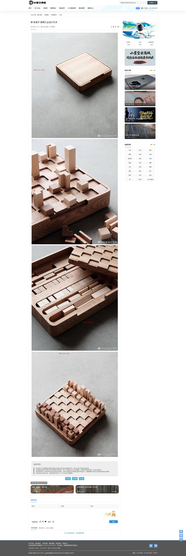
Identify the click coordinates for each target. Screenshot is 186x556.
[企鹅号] (151, 545)
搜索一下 (153, 2)
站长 (140, 150)
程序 (130, 175)
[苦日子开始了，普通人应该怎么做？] (140, 98)
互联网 (45, 8)
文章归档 (45, 543)
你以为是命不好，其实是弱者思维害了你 (137, 119)
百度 (140, 154)
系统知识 (54, 15)
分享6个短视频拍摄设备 (132, 86)
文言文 (140, 179)
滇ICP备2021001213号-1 (37, 553)
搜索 (130, 163)
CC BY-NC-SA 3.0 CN (49, 545)
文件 (130, 167)
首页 (30, 8)
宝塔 (150, 154)
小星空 (140, 33)
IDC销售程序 (72, 8)
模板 (150, 163)
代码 (140, 175)
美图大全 (90, 8)
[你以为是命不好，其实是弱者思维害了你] (140, 115)
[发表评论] (181, 536)
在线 (140, 163)
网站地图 (51, 543)
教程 (130, 154)
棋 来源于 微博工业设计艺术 (39, 483)
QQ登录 (145, 8)
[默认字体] (114, 27)
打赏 (69, 478)
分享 (130, 150)
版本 (140, 171)
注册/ (153, 8)
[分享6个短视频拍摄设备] (140, 82)
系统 (140, 167)
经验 (150, 150)
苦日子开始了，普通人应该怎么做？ (136, 102)
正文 (60, 15)
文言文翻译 (150, 179)
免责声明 (58, 543)
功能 (150, 158)
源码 (130, 171)
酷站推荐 (82, 8)
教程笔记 (53, 8)
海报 (75, 478)
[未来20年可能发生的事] (140, 131)
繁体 (137, 8)
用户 (150, 171)
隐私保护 (38, 543)
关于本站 (37, 8)
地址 (150, 175)
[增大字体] (116, 27)
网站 (140, 158)
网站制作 (62, 8)
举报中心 (65, 543)
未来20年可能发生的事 (132, 135)
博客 (150, 167)
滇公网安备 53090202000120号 (55, 553)
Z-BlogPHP (54, 548)
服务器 (130, 158)
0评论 (53, 27)
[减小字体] (111, 27)
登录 (156, 8)
